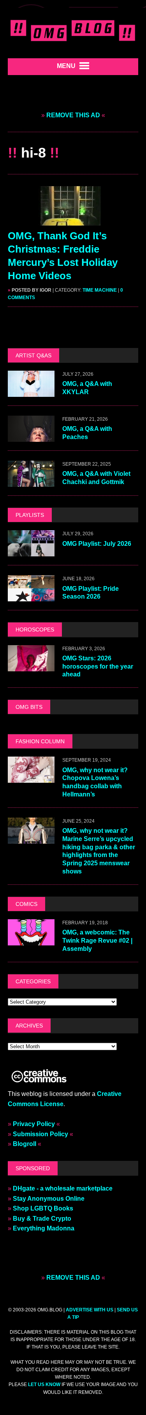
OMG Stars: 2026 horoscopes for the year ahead (97, 666)
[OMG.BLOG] (73, 29)
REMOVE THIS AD (73, 115)
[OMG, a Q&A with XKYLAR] (31, 392)
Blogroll (24, 1144)
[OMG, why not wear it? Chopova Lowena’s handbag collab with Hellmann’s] (31, 778)
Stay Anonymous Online (48, 1198)
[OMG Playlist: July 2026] (31, 551)
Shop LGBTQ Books (43, 1208)
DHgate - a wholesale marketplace (63, 1188)
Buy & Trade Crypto (42, 1218)
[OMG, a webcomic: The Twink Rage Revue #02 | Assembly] (31, 940)
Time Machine (100, 290)
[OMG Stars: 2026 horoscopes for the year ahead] (31, 666)
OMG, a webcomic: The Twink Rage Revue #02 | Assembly (97, 940)
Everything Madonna (43, 1228)
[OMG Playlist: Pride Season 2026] (31, 596)
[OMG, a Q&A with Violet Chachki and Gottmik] (31, 482)
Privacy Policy (34, 1124)
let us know (44, 1384)
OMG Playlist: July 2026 (96, 543)
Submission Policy (40, 1134)
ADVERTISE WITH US (89, 1310)
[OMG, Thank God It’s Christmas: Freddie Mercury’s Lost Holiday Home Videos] (73, 220)
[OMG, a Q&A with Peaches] (31, 437)
